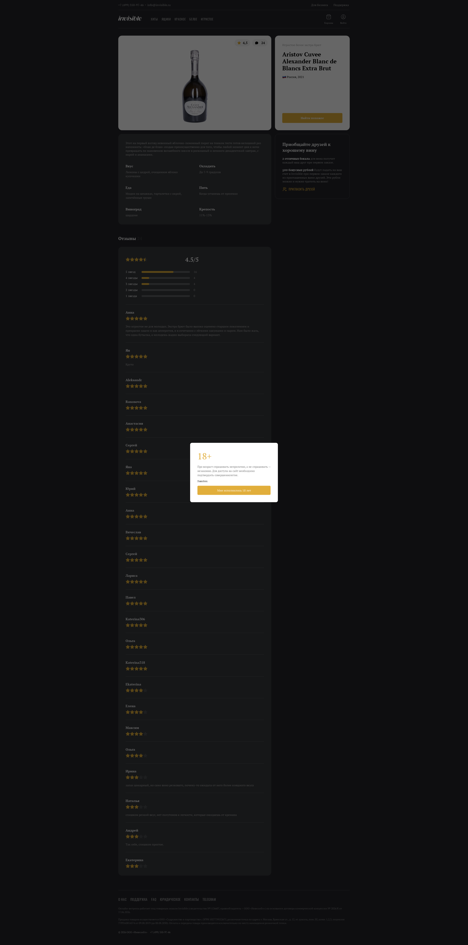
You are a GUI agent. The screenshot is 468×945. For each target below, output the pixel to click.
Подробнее (202, 481)
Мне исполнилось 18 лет (234, 490)
